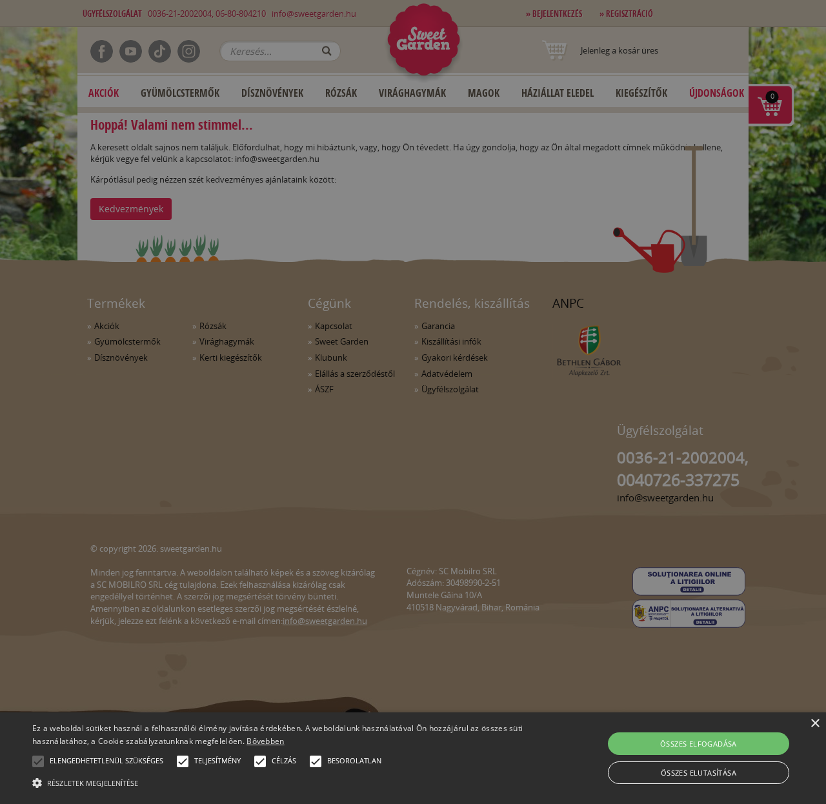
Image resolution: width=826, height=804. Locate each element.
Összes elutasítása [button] (698, 773)
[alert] (413, 402)
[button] (38, 761)
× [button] (815, 724)
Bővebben (265, 741)
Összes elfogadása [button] (698, 744)
